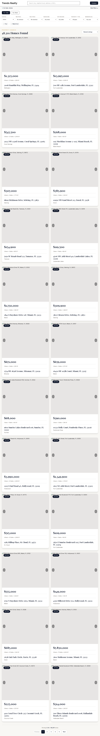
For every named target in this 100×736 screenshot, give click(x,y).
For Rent (15, 12)
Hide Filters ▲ (94, 8)
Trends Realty (9, 3)
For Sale (5, 12)
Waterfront (15, 24)
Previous (37, 731)
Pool (6, 24)
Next (64, 731)
